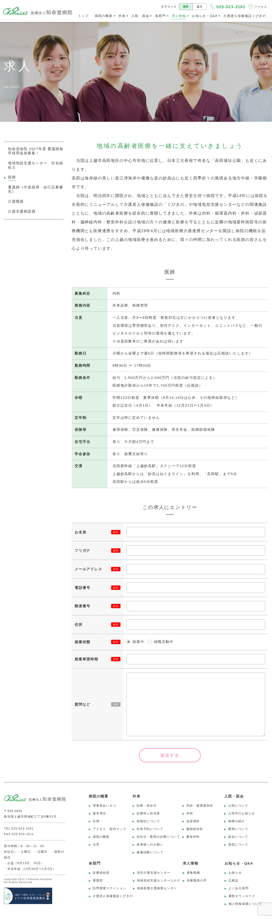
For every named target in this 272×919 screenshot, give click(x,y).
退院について (238, 844)
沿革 (96, 844)
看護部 (98, 880)
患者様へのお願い (150, 844)
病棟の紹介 (236, 821)
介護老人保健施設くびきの (113, 896)
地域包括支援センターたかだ (158, 880)
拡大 (199, 6)
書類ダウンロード (242, 896)
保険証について (148, 821)
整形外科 (193, 836)
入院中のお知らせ (241, 813)
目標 (96, 821)
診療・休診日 (147, 805)
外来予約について (150, 829)
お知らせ (235, 872)
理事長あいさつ (104, 805)
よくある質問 (239, 888)
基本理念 (99, 813)
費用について (238, 829)
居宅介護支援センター (153, 872)
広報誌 (234, 880)
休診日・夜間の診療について (158, 836)
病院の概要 (101, 836)
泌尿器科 (193, 821)
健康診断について (150, 852)
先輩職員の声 (197, 880)
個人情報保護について (245, 903)
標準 (186, 6)
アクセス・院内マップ (109, 829)
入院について (238, 805)
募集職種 (193, 872)
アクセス (260, 6)
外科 (189, 813)
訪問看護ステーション (109, 888)
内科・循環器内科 (199, 805)
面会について (238, 836)
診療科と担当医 (148, 813)
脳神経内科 (194, 829)
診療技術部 (101, 872)
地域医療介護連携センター (157, 888)
